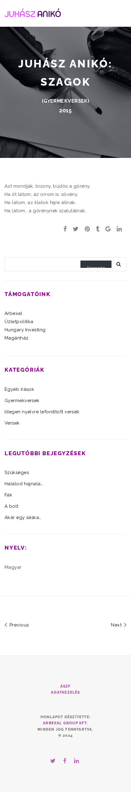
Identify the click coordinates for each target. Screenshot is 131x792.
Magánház (17, 338)
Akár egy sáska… (23, 517)
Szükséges (17, 472)
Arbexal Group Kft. (65, 723)
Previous (18, 625)
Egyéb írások (19, 389)
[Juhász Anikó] (33, 12)
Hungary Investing (25, 330)
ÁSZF (65, 686)
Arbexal (13, 313)
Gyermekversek (66, 101)
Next (117, 625)
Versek (12, 423)
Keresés (96, 266)
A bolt (12, 506)
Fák (8, 495)
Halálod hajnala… (24, 483)
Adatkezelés (65, 692)
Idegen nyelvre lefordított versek (42, 412)
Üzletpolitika (19, 321)
